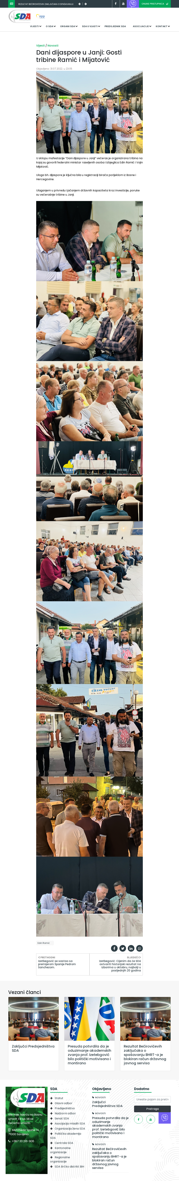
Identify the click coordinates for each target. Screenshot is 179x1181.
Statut (59, 1098)
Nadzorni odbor (65, 1113)
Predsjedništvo (65, 1108)
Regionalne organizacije (60, 1159)
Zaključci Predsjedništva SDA (35, 4)
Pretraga (152, 1109)
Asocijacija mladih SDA (70, 1124)
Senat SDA (62, 1118)
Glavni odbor (63, 1103)
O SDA (49, 26)
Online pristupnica (153, 3)
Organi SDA (67, 26)
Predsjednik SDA (115, 26)
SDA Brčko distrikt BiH (69, 1167)
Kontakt (161, 26)
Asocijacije (141, 26)
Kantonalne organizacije (60, 1150)
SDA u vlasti (90, 26)
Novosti (53, 46)
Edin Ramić (44, 943)
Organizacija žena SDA (70, 1129)
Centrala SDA (64, 1143)
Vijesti (34, 26)
